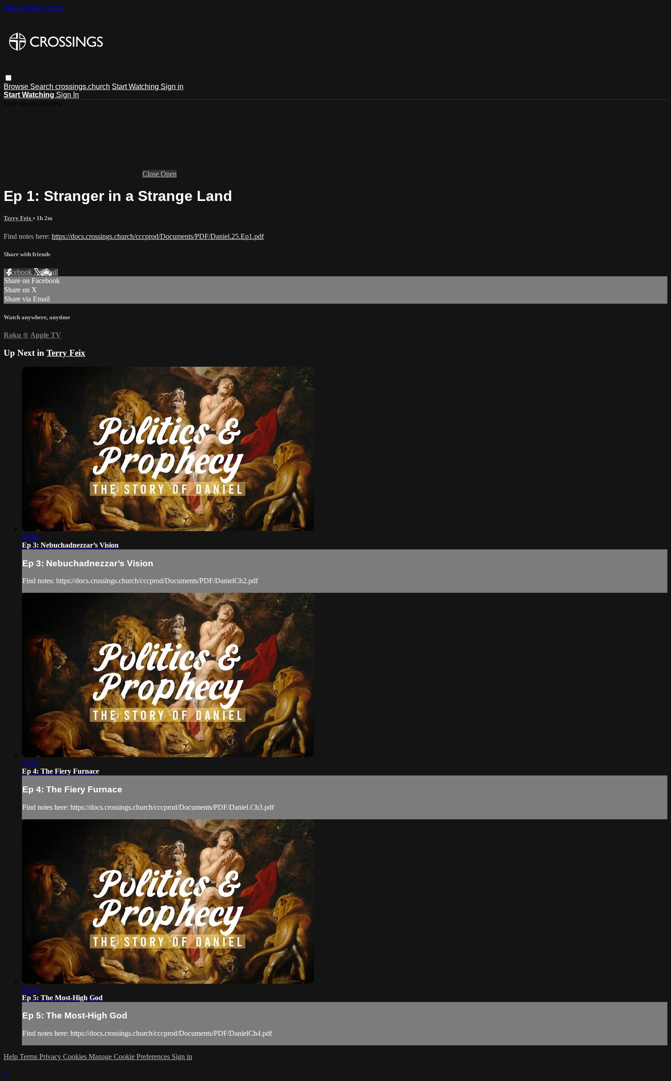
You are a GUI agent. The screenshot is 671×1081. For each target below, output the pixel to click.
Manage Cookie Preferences (130, 1056)
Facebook (19, 272)
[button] (8, 78)
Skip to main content (33, 7)
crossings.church (82, 86)
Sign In (67, 95)
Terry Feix (18, 218)
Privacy (51, 1056)
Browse (17, 86)
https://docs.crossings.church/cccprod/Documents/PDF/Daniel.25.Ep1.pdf (158, 236)
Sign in (172, 86)
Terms (29, 1056)
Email (49, 272)
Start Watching (136, 86)
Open (169, 174)
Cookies (76, 1056)
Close (151, 174)
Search (42, 86)
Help (12, 1056)
